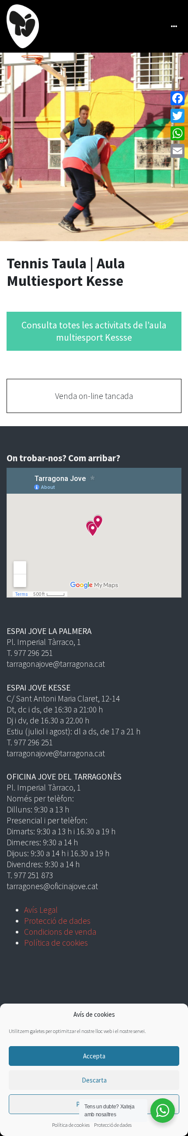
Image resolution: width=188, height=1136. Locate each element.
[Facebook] (177, 98)
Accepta (94, 1056)
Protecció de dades (113, 1125)
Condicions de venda (60, 931)
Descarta (94, 1080)
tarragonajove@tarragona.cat (56, 664)
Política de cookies (71, 1125)
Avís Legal (41, 910)
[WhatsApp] (177, 133)
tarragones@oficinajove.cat (52, 886)
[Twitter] (177, 116)
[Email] (177, 151)
